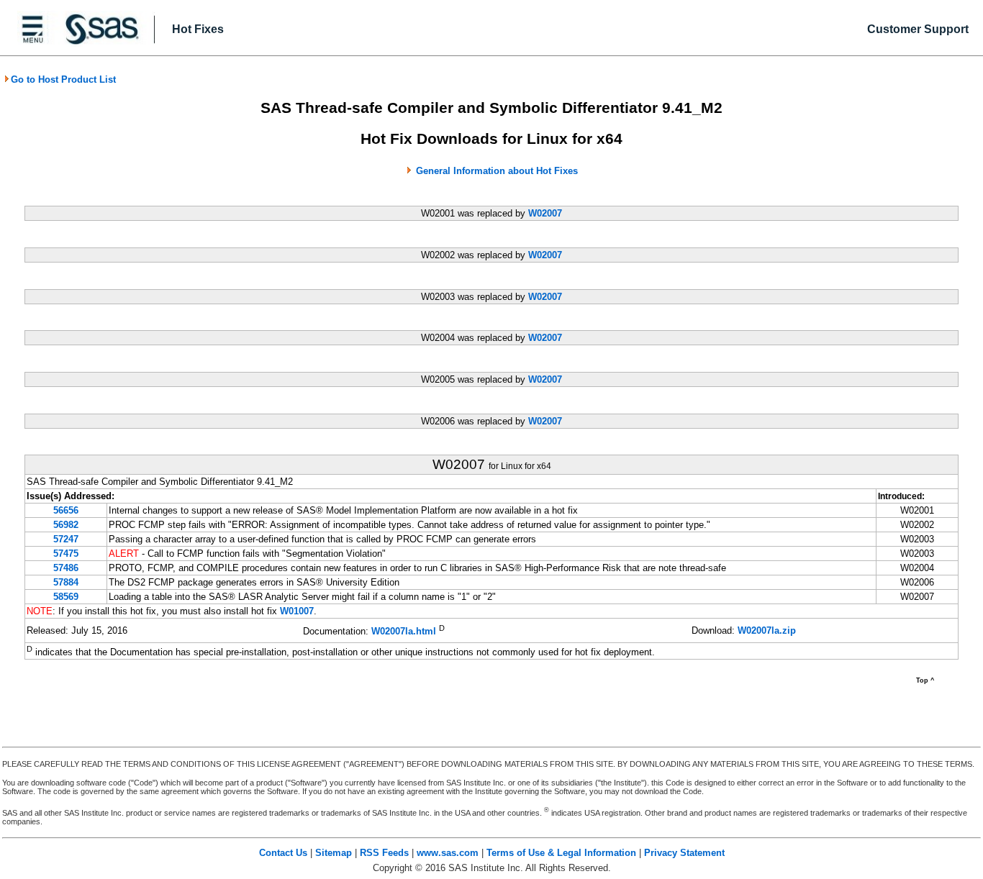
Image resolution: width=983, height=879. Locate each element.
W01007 (297, 611)
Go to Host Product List (63, 79)
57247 (65, 539)
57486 (65, 568)
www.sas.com (448, 852)
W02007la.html (403, 632)
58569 (65, 596)
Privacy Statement (684, 852)
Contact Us (283, 852)
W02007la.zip (767, 630)
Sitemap (333, 852)
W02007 (545, 213)
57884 (65, 582)
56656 (65, 510)
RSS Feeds (384, 852)
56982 (65, 524)
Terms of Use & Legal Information (561, 852)
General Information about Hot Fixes (497, 170)
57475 (65, 553)
